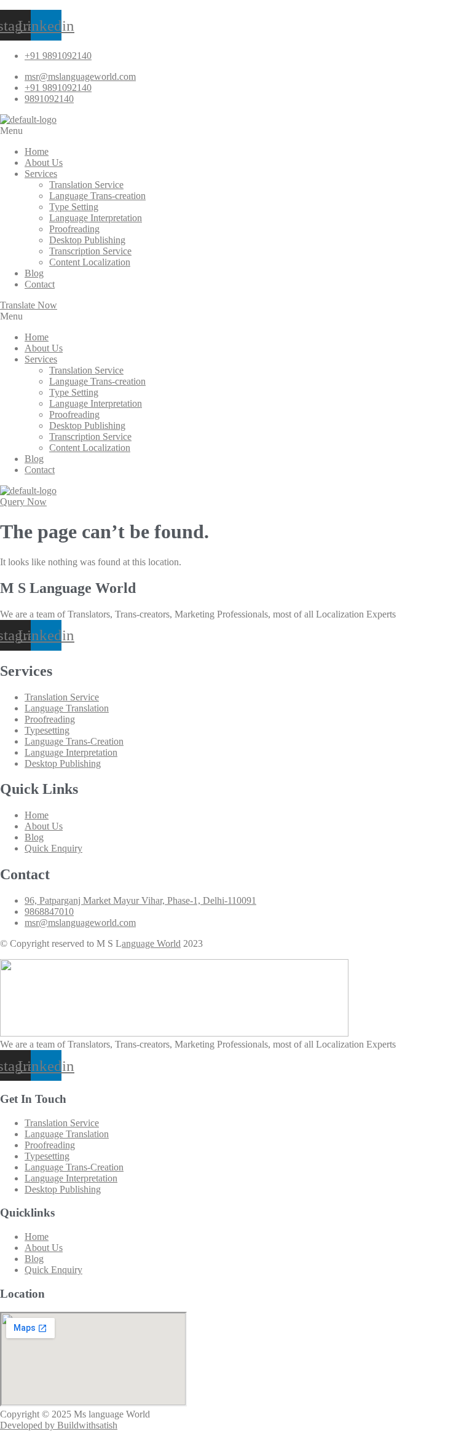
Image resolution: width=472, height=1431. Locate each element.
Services (41, 173)
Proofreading (74, 229)
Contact (40, 284)
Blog (34, 273)
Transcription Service (90, 251)
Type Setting (73, 207)
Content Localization (89, 262)
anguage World (151, 943)
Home (37, 151)
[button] (236, 130)
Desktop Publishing (87, 240)
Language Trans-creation (97, 195)
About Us (44, 162)
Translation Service (86, 184)
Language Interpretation (95, 218)
